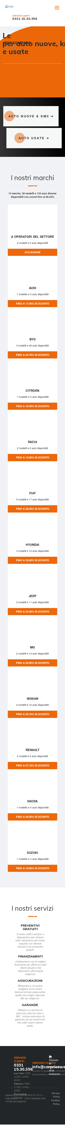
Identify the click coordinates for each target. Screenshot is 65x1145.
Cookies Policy (55, 1114)
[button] (7, 76)
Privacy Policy (56, 1107)
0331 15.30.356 (24, 19)
